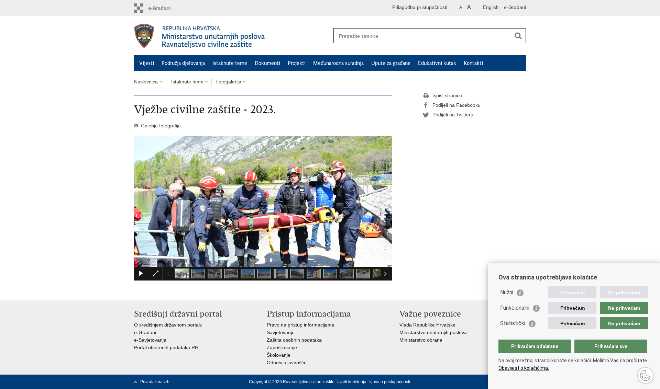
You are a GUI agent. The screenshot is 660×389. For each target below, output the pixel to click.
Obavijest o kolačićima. (523, 368)
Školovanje (278, 355)
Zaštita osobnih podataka (294, 340)
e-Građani (515, 7)
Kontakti (473, 63)
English (491, 7)
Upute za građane (390, 63)
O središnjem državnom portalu (168, 325)
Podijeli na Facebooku (456, 105)
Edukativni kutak (437, 63)
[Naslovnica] (232, 36)
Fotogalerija (228, 81)
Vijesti (146, 63)
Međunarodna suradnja (338, 63)
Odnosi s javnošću (287, 362)
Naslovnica (146, 81)
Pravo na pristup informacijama (300, 325)
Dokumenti (267, 63)
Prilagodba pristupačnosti (419, 7)
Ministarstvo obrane (420, 340)
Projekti (297, 63)
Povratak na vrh (154, 381)
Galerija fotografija (161, 125)
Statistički (512, 323)
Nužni (506, 292)
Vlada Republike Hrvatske (427, 325)
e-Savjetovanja (150, 340)
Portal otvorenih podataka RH (166, 347)
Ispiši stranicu (447, 95)
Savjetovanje (281, 332)
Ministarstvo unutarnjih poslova (433, 332)
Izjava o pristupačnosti (389, 381)
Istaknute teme (229, 63)
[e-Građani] (163, 8)
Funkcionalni (514, 308)
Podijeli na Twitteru (452, 114)
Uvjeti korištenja (351, 381)
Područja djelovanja (183, 63)
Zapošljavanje (282, 347)
